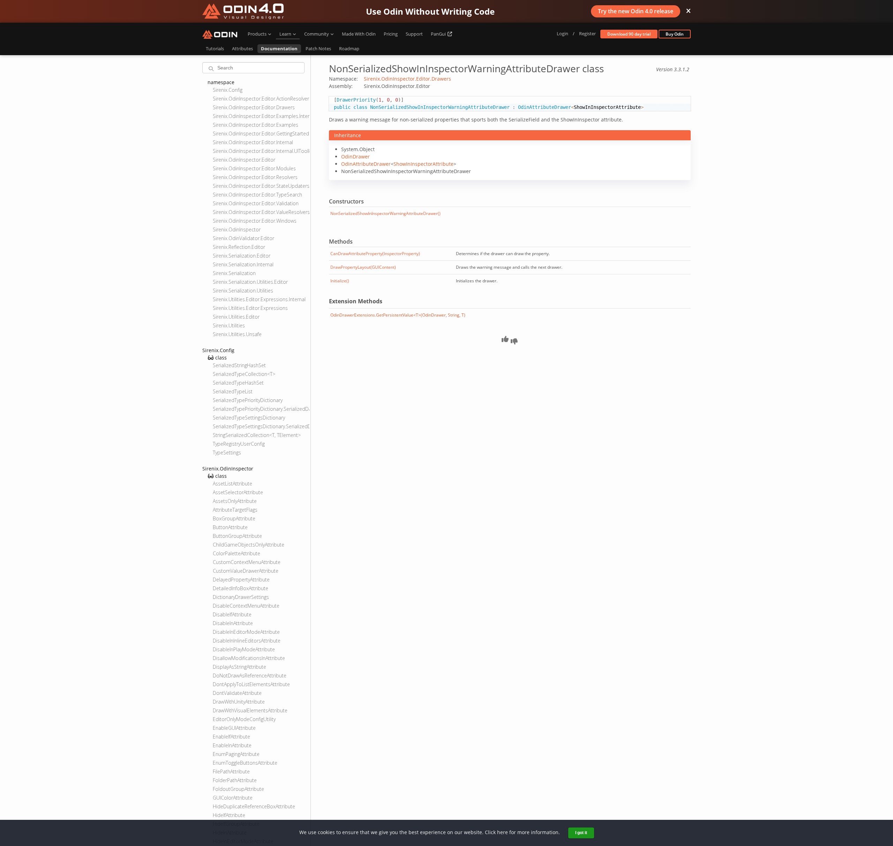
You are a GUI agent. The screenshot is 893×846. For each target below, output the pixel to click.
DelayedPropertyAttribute (241, 579)
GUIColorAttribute (233, 797)
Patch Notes (318, 48)
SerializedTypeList (233, 391)
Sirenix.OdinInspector (237, 229)
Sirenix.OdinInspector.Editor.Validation (256, 203)
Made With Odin (359, 34)
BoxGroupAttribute (234, 518)
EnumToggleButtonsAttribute (245, 762)
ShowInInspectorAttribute (423, 164)
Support (414, 34)
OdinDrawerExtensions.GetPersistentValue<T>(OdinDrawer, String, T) (397, 315)
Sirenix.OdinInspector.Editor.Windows (255, 220)
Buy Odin (675, 34)
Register (587, 33)
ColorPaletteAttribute (236, 553)
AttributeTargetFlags (235, 509)
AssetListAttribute (232, 483)
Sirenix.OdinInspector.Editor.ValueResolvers (261, 212)
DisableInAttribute (233, 623)
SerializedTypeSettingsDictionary (249, 417)
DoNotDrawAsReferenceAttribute (249, 675)
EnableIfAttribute (231, 736)
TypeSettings (227, 452)
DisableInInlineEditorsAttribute (246, 640)
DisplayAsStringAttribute (239, 666)
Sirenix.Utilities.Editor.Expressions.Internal (259, 299)
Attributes (242, 48)
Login (562, 33)
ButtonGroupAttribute (237, 536)
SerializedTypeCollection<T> (244, 374)
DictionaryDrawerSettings (241, 597)
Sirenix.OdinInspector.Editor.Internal (253, 142)
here (502, 832)
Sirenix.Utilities (229, 325)
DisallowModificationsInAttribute (249, 658)
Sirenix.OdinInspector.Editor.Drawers (254, 107)
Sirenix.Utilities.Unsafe (237, 334)
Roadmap (349, 48)
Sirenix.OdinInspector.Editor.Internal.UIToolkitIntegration (261, 151)
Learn (285, 34)
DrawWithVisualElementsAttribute (250, 710)
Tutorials (215, 48)
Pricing (391, 34)
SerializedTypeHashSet (238, 382)
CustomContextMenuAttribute (246, 562)
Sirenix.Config (227, 90)
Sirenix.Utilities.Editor (236, 316)
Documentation (279, 48)
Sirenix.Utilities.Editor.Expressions (250, 308)
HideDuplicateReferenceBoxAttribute (254, 806)
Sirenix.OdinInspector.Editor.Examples (255, 124)
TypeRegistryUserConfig (239, 443)
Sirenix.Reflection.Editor (239, 247)
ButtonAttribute (230, 527)
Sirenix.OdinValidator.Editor (243, 238)
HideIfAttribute (229, 815)
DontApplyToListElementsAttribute (251, 684)
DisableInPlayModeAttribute (244, 649)
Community (316, 34)
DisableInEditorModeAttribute (246, 632)
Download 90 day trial (629, 34)
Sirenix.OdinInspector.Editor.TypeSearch (257, 194)
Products (257, 34)
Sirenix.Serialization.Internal (243, 264)
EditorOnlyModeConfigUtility (244, 719)
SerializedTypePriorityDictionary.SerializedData (261, 409)
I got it (581, 832)
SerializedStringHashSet (239, 365)
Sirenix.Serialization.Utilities (243, 290)
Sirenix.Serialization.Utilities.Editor (250, 282)
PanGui (439, 34)
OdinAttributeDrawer (366, 164)
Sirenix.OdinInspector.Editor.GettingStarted (261, 133)
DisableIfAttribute (232, 614)
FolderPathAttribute (235, 780)
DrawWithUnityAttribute (239, 701)
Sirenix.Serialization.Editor (241, 255)
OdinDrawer (355, 156)
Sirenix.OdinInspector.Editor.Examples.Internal (261, 116)
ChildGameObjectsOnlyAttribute (248, 544)
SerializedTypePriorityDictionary (248, 400)
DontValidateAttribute (237, 693)
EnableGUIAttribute (234, 728)
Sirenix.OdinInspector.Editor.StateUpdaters (261, 186)
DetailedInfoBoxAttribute (240, 588)
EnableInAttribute (232, 745)
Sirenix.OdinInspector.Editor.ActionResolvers (261, 98)
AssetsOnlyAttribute (235, 501)
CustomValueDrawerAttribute (245, 570)
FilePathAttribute (231, 771)
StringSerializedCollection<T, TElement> (257, 435)
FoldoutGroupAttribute (238, 789)
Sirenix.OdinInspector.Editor (244, 159)
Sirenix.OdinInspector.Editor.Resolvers (255, 177)
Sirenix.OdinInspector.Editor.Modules (254, 168)
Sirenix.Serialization (234, 273)
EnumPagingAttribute (236, 754)
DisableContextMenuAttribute (246, 605)
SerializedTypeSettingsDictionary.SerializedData (261, 426)
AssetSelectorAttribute (238, 492)
